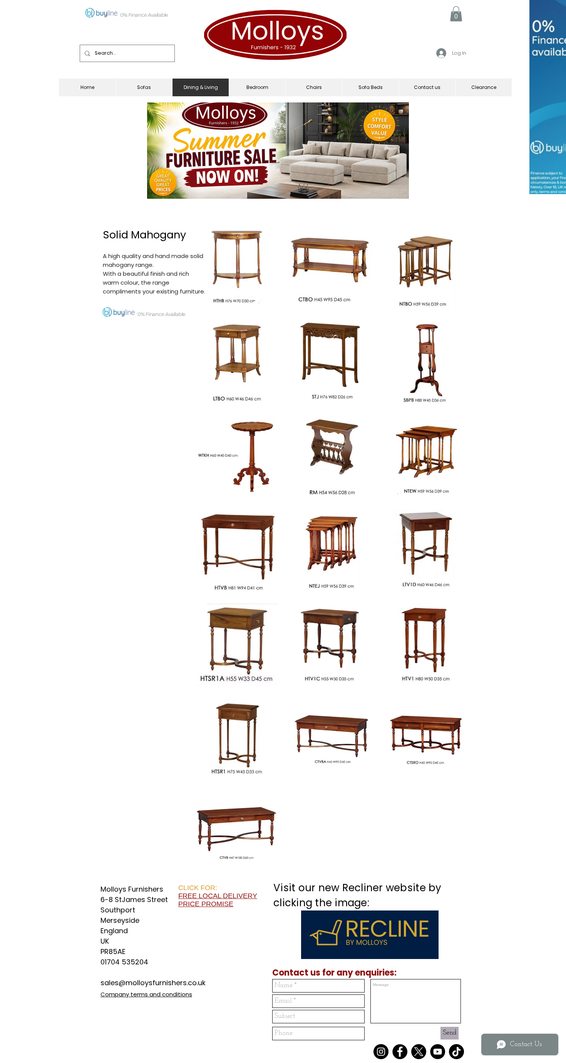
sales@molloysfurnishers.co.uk (153, 983)
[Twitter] (418, 1051)
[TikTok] (456, 1051)
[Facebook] (399, 1051)
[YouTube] (437, 1051)
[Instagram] (380, 1051)
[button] (456, 13)
